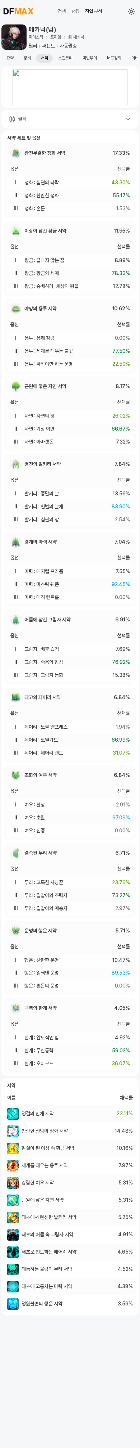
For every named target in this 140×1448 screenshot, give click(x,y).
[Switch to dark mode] (131, 11)
